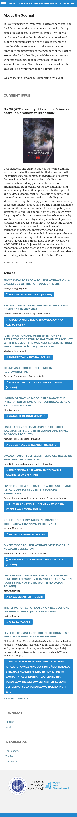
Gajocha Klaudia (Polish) (26, 416)
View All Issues (14, 698)
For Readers (12, 750)
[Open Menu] (3, 3)
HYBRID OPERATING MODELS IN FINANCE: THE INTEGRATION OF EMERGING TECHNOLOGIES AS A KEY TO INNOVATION (37, 402)
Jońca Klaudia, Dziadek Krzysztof (33, 444)
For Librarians (13, 761)
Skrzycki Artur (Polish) (25, 596)
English (9, 721)
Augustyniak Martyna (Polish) (30, 294)
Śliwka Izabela (19, 622)
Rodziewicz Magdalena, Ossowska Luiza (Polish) (36, 562)
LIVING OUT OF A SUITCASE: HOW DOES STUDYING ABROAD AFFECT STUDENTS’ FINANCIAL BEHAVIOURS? (37, 489)
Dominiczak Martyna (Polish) (29, 357)
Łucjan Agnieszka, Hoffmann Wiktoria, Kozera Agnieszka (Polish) (35, 506)
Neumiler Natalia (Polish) (27, 534)
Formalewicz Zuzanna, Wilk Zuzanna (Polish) (34, 385)
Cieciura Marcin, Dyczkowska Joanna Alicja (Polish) (34, 322)
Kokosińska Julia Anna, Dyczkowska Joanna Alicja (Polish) (33, 472)
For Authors (12, 756)
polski (8, 727)
